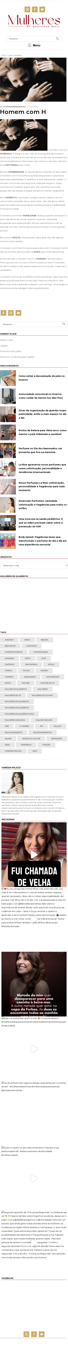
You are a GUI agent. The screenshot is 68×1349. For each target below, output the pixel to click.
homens (9, 677)
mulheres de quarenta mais (19, 714)
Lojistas (3, 345)
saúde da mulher (31, 738)
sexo (7, 745)
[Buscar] (57, 38)
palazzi (57, 726)
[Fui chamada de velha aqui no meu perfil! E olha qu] (34, 854)
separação (56, 738)
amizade (9, 640)
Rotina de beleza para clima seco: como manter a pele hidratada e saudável (43, 432)
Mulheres (43, 689)
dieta (28, 658)
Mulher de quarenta (16, 689)
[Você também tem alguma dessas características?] (34, 1113)
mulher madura (44, 720)
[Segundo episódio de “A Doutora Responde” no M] (34, 1243)
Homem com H (23, 111)
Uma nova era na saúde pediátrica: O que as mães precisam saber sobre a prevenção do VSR (41, 523)
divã (43, 658)
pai (41, 726)
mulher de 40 (47, 683)
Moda (8, 683)
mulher (26, 683)
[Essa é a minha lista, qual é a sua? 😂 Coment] (34, 1048)
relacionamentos (42, 732)
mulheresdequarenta (14, 106)
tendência (26, 745)
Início (3, 55)
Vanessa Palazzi (13, 751)
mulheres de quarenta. (17, 708)
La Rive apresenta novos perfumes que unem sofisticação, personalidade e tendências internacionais (42, 468)
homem (44, 670)
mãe (7, 726)
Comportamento (14, 652)
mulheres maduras (15, 720)
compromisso (41, 652)
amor (27, 640)
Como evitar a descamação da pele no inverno (42, 378)
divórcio (9, 664)
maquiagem (30, 677)
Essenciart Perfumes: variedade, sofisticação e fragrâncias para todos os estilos (43, 505)
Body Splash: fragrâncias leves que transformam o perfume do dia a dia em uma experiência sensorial (43, 541)
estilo (51, 664)
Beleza (44, 640)
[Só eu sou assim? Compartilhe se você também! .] (34, 984)
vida (34, 751)
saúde (8, 738)
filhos (26, 670)
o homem (24, 726)
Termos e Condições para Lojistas (17, 357)
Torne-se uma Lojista (10, 351)
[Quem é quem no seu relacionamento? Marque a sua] (34, 1178)
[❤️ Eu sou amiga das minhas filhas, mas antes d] (34, 919)
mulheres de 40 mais (42, 695)
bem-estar (10, 646)
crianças (9, 658)
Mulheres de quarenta (17, 701)
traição (46, 745)
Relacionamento (13, 732)
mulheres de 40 (13, 695)
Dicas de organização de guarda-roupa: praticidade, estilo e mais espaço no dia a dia (42, 414)
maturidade (52, 677)
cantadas (31, 646)
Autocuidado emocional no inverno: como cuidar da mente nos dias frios (41, 396)
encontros (31, 664)
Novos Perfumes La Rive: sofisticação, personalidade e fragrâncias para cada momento (42, 486)
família (8, 670)
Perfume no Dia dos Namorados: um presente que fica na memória (40, 450)
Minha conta (6, 340)
